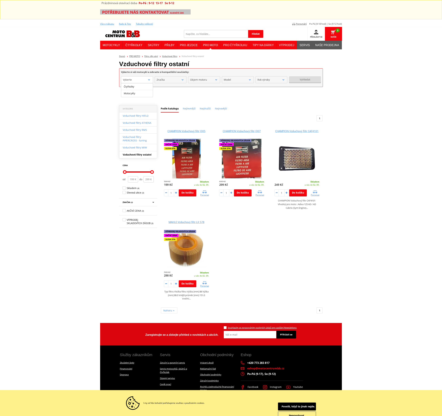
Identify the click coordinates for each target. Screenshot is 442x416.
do (140, 179)
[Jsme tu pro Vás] (145, 11)
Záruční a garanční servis (172, 362)
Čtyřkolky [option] (129, 86)
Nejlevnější (189, 108)
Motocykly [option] (129, 93)
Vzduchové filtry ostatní (137, 154)
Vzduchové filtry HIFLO (135, 115)
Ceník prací (165, 384)
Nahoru (168, 310)
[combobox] (137, 79)
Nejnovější (221, 108)
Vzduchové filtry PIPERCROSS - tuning (135, 138)
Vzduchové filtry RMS (135, 130)
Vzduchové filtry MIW (135, 147)
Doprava (124, 374)
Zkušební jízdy (127, 362)
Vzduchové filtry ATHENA (137, 122)
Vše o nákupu (107, 23)
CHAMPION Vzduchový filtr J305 (186, 131)
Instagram (275, 387)
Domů (122, 56)
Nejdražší (205, 108)
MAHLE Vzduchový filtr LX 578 (186, 222)
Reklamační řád (208, 368)
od (124, 179)
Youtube (297, 387)
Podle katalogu (170, 108)
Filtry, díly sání (151, 56)
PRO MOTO (134, 56)
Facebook (252, 387)
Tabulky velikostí (144, 23)
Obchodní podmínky (210, 374)
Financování (126, 368)
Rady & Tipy (125, 23)
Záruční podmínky (209, 380)
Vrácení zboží (207, 362)
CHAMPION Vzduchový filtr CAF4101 (297, 131)
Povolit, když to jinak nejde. (298, 406)
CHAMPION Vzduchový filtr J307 (242, 131)
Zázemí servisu (167, 378)
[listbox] (137, 90)
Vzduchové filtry (169, 56)
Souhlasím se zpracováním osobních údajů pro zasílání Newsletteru (262, 327)
